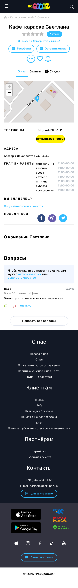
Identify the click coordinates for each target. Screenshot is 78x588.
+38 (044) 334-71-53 (39, 480)
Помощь (39, 400)
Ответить (25, 306)
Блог (39, 422)
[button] (37, 99)
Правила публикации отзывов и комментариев (39, 428)
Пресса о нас (39, 354)
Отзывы (35, 71)
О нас (22, 71)
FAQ (39, 405)
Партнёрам (39, 451)
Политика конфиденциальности (39, 371)
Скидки (55, 71)
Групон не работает (39, 377)
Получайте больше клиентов (23, 206)
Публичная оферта (39, 457)
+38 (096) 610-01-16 (49, 130)
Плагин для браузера (39, 411)
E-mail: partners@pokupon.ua (39, 486)
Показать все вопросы (39, 321)
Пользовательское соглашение (39, 365)
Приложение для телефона (39, 417)
